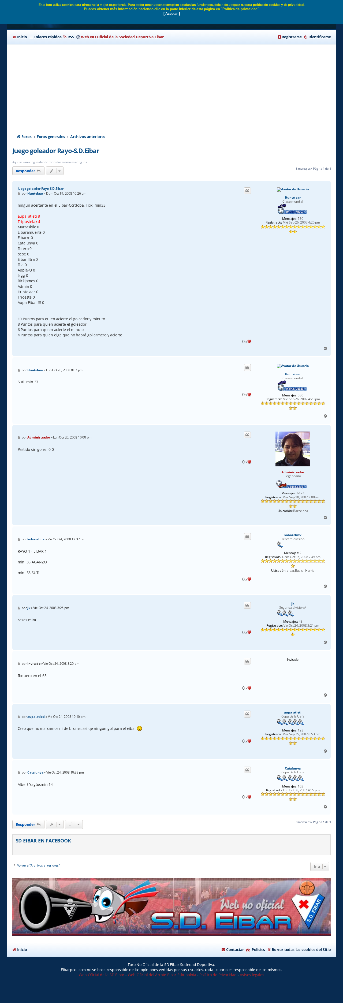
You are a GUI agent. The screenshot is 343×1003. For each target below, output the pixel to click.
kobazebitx (292, 535)
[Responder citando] (247, 190)
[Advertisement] (171, 84)
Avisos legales (252, 974)
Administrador (292, 472)
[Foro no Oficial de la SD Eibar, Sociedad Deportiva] (171, 907)
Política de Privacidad (218, 974)
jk (292, 603)
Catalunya (293, 768)
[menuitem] (19, 37)
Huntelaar (292, 197)
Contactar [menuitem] (235, 949)
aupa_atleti (292, 712)
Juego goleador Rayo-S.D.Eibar (55, 150)
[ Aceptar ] (171, 14)
